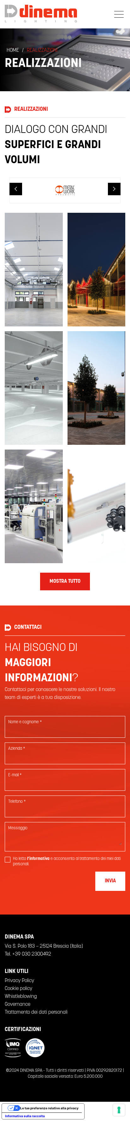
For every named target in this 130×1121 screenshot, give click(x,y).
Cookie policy (18, 988)
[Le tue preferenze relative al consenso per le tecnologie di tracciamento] (119, 1110)
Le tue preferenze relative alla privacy (49, 1108)
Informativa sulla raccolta (25, 1116)
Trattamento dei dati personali (36, 1012)
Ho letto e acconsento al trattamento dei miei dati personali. (67, 861)
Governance (17, 1004)
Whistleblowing (21, 996)
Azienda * (16, 749)
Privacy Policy (19, 980)
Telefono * (17, 802)
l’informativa (38, 859)
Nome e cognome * (25, 722)
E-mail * (15, 775)
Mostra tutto (65, 581)
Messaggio (17, 828)
